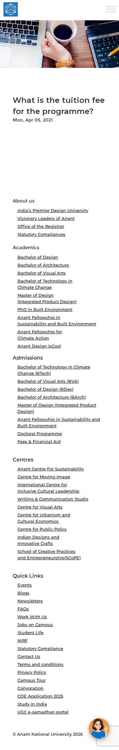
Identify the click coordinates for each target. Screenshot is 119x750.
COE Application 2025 (40, 696)
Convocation (30, 688)
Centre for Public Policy (42, 529)
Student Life (30, 632)
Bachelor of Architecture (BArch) (51, 397)
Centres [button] (23, 459)
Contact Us (28, 656)
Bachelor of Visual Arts (41, 272)
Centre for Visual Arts (40, 506)
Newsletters (30, 600)
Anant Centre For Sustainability (50, 468)
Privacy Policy (31, 672)
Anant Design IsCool (39, 345)
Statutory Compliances (41, 234)
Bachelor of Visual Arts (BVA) (48, 381)
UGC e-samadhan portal (43, 711)
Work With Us (32, 616)
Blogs (23, 592)
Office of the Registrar (40, 226)
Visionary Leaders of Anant (46, 218)
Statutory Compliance (40, 648)
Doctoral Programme (39, 433)
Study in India (32, 704)
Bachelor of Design (37, 257)
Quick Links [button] (28, 576)
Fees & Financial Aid (39, 441)
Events (24, 584)
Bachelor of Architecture (43, 265)
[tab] (59, 185)
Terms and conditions (40, 664)
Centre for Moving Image (43, 476)
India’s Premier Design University (52, 210)
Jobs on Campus (35, 624)
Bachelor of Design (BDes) (45, 389)
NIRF (22, 640)
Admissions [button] (28, 358)
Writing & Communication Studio (52, 498)
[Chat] (99, 728)
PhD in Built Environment (44, 309)
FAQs (23, 608)
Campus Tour (31, 680)
